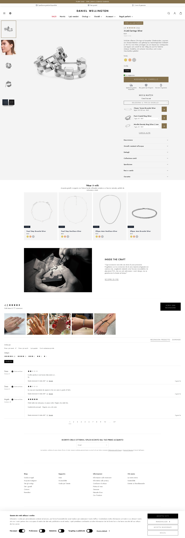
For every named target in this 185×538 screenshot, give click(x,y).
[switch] (42, 531)
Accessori (109, 16)
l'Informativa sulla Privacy (114, 450)
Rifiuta (163, 533)
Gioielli (97, 16)
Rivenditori (27, 492)
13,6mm (127, 71)
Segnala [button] (51, 381)
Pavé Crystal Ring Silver (143, 116)
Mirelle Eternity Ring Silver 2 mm (146, 124)
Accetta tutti (163, 516)
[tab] (160, 340)
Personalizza (162, 522)
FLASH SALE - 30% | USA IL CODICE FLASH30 (92, 2)
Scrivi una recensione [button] (170, 306)
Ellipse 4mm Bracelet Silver (140, 231)
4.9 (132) (132, 28)
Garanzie (96, 489)
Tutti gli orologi (29, 483)
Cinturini (26, 489)
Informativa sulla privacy (101, 480)
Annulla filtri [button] (8, 361)
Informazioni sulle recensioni (102, 477)
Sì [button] (47, 381)
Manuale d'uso (98, 492)
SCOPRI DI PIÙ (112, 279)
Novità (62, 16)
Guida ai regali (29, 477)
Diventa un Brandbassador (136, 483)
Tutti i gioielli (28, 486)
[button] (4, 13)
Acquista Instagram (30, 480)
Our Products (97, 495)
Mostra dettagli (102, 531)
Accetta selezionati (163, 527)
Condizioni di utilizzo (100, 483)
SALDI (54, 16)
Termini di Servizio (128, 450)
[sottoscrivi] (106, 445)
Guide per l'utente (64, 483)
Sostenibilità (131, 480)
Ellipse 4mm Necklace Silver (106, 231)
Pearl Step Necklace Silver (71, 231)
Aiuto (60, 477)
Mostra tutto (92, 244)
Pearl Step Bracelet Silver (36, 231)
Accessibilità (63, 480)
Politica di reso (98, 486)
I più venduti (74, 16)
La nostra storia (133, 477)
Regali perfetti (125, 16)
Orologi (85, 16)
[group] (15, 305)
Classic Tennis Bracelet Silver (145, 108)
